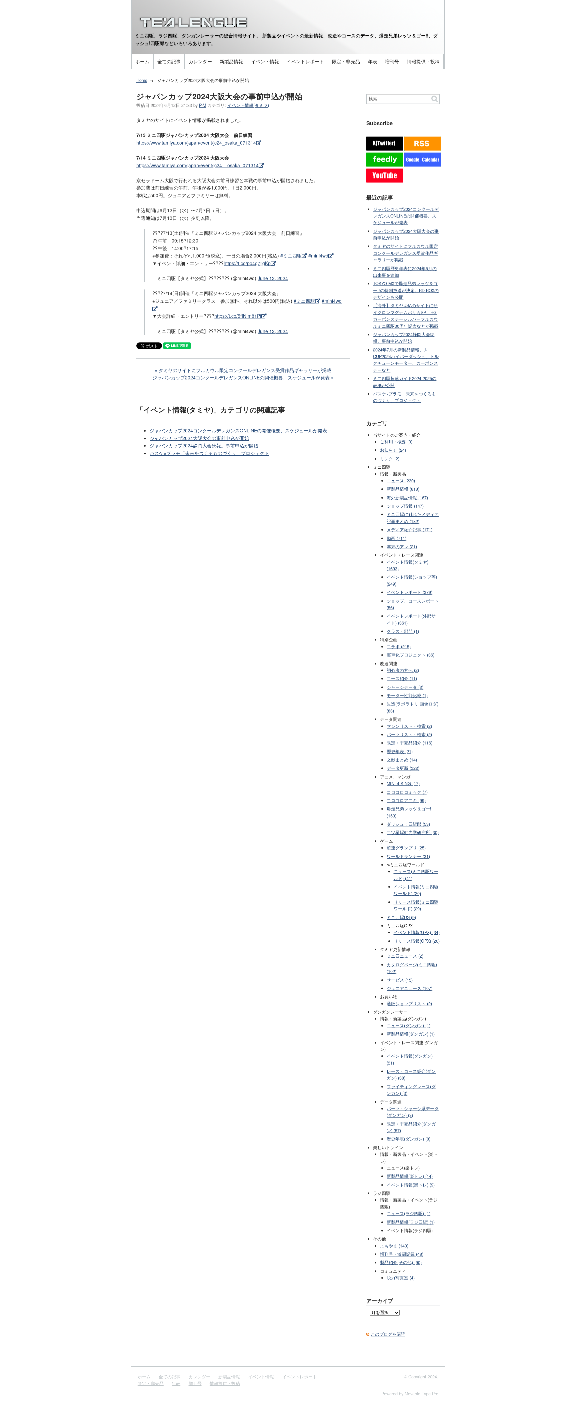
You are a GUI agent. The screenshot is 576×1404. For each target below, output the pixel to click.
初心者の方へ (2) (403, 670)
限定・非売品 (346, 61)
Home (141, 80)
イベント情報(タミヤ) (248, 105)
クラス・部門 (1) (403, 631)
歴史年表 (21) (400, 751)
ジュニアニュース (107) (409, 988)
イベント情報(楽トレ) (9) (411, 1185)
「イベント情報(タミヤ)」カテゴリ (193, 409)
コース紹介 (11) (402, 679)
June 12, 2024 (273, 278)
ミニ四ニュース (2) (405, 956)
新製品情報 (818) (403, 489)
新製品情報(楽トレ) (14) (410, 1176)
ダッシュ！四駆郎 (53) (408, 824)
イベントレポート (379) (409, 592)
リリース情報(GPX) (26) (417, 941)
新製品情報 (231, 61)
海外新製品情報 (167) (407, 498)
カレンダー (200, 61)
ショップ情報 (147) (405, 506)
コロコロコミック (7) (407, 792)
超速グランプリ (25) (406, 848)
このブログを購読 (388, 1334)
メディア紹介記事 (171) (409, 530)
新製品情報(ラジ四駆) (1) (411, 1222)
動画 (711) (396, 538)
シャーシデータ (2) (405, 687)
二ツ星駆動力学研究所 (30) (413, 832)
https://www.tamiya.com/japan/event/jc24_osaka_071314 (196, 142)
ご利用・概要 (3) (396, 442)
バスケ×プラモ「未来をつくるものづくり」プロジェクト (209, 453)
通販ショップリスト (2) (409, 1004)
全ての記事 (169, 61)
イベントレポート (305, 61)
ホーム (142, 61)
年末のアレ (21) (402, 547)
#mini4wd (318, 255)
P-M (202, 105)
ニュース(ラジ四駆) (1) (408, 1213)
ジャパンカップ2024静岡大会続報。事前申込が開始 (204, 445)
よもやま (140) (394, 1246)
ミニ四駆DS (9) (401, 917)
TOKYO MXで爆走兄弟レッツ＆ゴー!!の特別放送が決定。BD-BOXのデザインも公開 (406, 290)
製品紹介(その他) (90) (401, 1262)
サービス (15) (400, 980)
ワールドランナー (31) (408, 856)
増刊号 (392, 61)
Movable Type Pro (421, 1394)
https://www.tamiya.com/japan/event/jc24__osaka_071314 (197, 165)
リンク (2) (389, 459)
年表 (372, 61)
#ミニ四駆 (291, 255)
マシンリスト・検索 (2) (409, 726)
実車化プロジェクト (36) (410, 655)
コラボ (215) (399, 647)
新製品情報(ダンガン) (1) (411, 1034)
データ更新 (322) (403, 768)
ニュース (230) (401, 481)
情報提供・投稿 (423, 61)
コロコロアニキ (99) (406, 800)
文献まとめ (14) (402, 760)
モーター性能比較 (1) (407, 696)
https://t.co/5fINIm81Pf (237, 315)
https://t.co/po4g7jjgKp (247, 263)
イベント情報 (265, 61)
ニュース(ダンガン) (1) (408, 1026)
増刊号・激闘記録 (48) (401, 1254)
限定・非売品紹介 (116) (409, 743)
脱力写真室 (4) (401, 1278)
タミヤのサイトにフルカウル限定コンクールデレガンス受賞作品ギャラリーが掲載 (245, 370)
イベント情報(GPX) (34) (417, 932)
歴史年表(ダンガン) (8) (408, 1139)
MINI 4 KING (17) (403, 783)
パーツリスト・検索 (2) (409, 734)
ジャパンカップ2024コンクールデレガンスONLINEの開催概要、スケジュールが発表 (241, 377)
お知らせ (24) (393, 450)
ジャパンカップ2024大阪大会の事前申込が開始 (199, 438)
